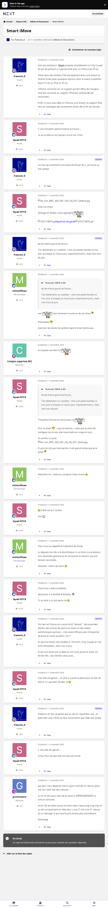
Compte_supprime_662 (19, 361)
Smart (61, 65)
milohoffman (19, 290)
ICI (43, 516)
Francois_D (20, 39)
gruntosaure (19, 796)
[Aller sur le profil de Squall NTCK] (19, 129)
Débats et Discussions (63, 39)
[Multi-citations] (39, 114)
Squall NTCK (19, 140)
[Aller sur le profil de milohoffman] (19, 280)
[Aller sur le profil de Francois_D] (8, 39)
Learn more (5, 5)
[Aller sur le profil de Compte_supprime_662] (19, 350)
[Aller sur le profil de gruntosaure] (19, 786)
